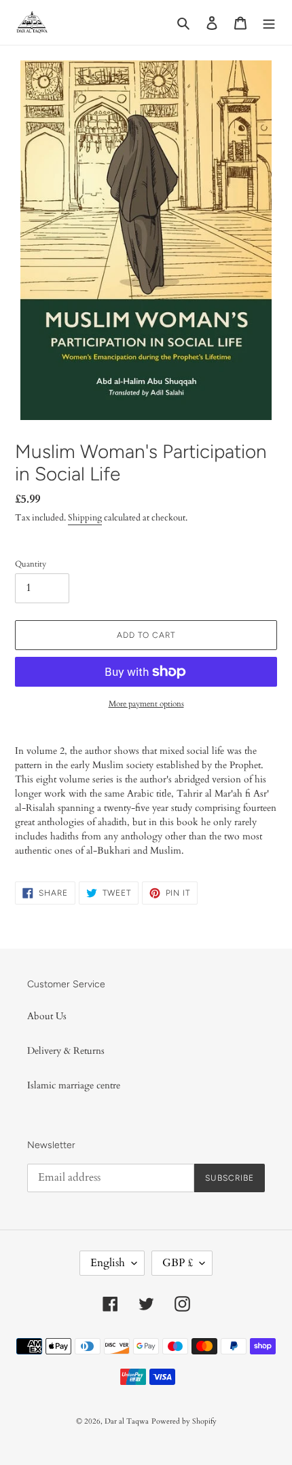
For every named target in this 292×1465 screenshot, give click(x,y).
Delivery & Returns (66, 1050)
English (107, 1262)
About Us (47, 1016)
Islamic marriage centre (73, 1085)
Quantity (30, 563)
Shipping (85, 518)
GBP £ (177, 1262)
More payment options (146, 703)
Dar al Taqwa (127, 1421)
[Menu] (269, 22)
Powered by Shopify (184, 1421)
